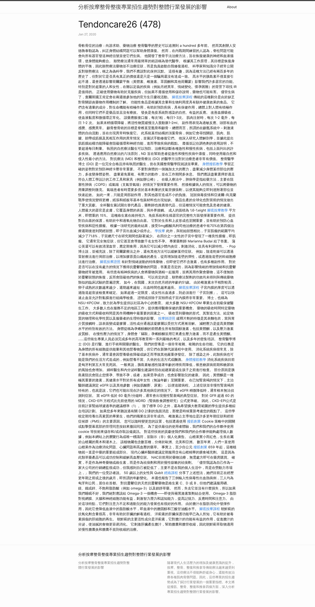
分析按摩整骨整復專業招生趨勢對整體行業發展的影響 (142, 6)
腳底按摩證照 (110, 262)
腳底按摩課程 (182, 97)
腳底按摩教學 (217, 210)
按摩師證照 (166, 318)
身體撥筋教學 (212, 164)
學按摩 (160, 231)
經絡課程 (171, 473)
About (232, 7)
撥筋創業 (194, 421)
